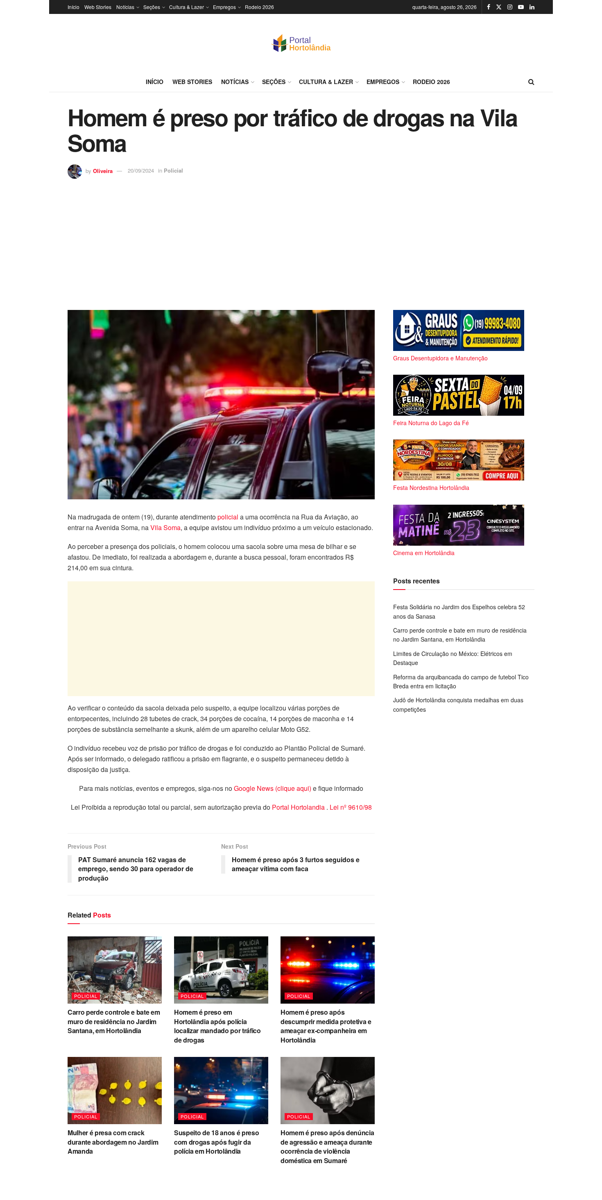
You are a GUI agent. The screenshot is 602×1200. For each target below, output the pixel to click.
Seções (151, 6)
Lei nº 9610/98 (350, 807)
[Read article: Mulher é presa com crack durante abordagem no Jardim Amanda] (115, 1090)
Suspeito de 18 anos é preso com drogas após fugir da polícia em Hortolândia (216, 1142)
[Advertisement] (301, 240)
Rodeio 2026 (259, 6)
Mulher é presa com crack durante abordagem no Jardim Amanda (113, 1142)
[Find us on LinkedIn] (532, 7)
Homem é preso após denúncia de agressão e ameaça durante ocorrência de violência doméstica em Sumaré (327, 1146)
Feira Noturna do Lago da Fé (431, 423)
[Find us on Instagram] (509, 7)
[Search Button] (531, 81)
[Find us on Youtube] (521, 7)
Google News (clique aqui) (272, 788)
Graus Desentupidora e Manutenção (440, 358)
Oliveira (103, 170)
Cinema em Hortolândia (424, 553)
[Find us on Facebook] (488, 7)
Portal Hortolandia (299, 807)
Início (73, 6)
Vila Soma (165, 527)
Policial (173, 170)
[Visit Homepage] (301, 42)
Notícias (125, 6)
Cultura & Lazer (186, 6)
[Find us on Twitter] (499, 7)
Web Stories (97, 6)
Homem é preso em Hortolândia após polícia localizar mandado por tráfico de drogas (217, 1025)
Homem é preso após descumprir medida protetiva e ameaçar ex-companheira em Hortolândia (326, 1025)
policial (227, 516)
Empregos (224, 6)
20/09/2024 (141, 170)
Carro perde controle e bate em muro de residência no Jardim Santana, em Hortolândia (114, 1021)
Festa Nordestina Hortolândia (431, 487)
